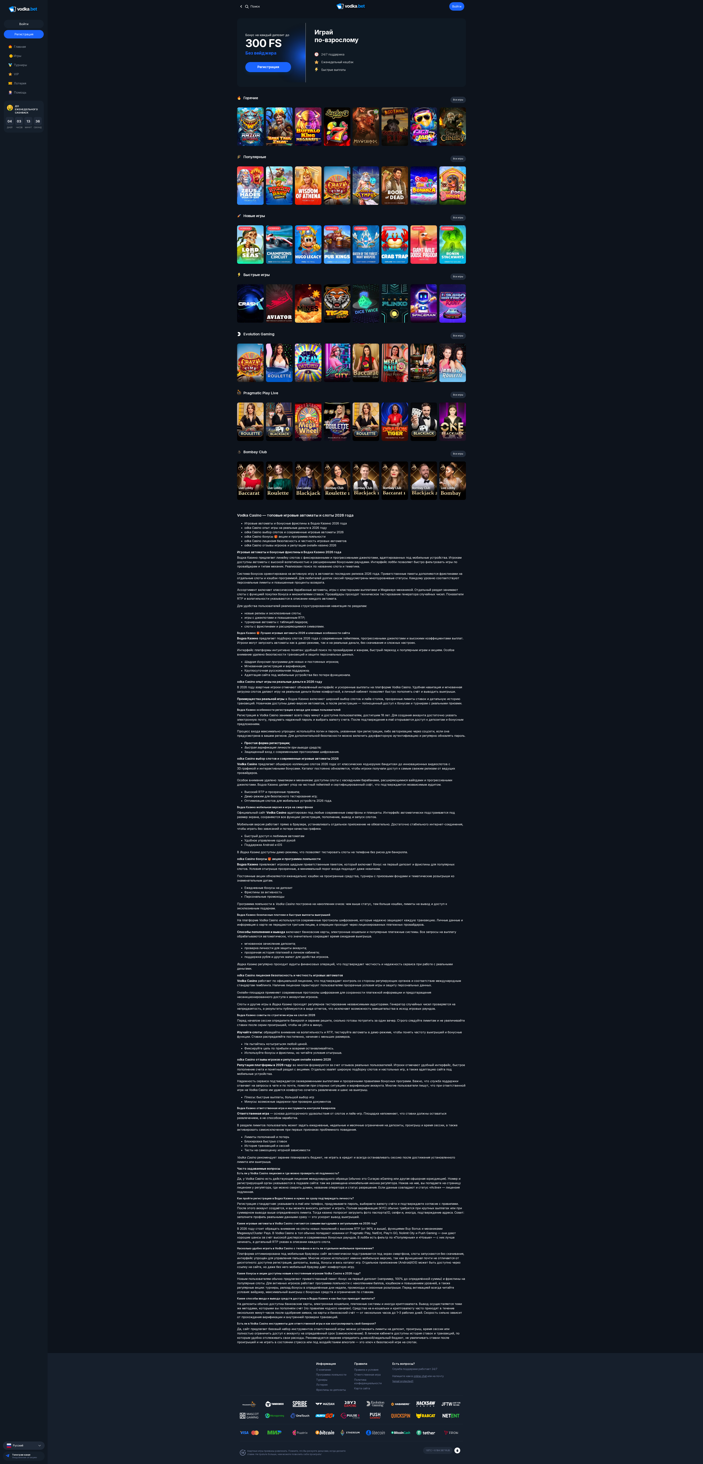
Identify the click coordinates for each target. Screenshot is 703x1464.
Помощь (20, 92)
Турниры (20, 65)
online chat (420, 1376)
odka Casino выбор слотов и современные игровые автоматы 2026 (294, 532)
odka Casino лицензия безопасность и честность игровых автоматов (295, 541)
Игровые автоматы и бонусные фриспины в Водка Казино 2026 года (295, 523)
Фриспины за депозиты (331, 1389)
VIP (16, 74)
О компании (323, 1369)
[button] (24, 1445)
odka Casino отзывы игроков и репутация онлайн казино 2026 (290, 545)
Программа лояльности (331, 1374)
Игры (16, 56)
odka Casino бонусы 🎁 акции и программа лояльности (285, 536)
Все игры (458, 99)
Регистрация (23, 34)
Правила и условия (366, 1369)
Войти (456, 6)
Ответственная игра (367, 1374)
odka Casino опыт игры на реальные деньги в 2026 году (285, 528)
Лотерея (20, 83)
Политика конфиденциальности (368, 1381)
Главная (20, 47)
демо (250, 136)
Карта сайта (362, 1388)
